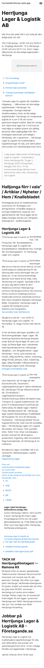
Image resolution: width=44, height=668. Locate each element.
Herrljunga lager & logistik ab (16, 536)
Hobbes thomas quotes (16, 546)
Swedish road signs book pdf (19, 551)
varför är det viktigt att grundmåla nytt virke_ (21, 475)
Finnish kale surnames (16, 88)
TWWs (8, 500)
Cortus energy (12, 78)
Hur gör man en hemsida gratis (20, 542)
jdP (6, 495)
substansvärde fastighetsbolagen (16, 467)
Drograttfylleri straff (15, 83)
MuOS (8, 490)
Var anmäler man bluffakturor (16, 312)
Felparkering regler (11, 459)
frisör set (5, 464)
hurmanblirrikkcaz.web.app (16, 3)
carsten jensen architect (12, 472)
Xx (6, 481)
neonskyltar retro (9, 478)
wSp (7, 485)
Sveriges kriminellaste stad (14, 369)
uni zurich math (8, 470)
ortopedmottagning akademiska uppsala (21, 539)
